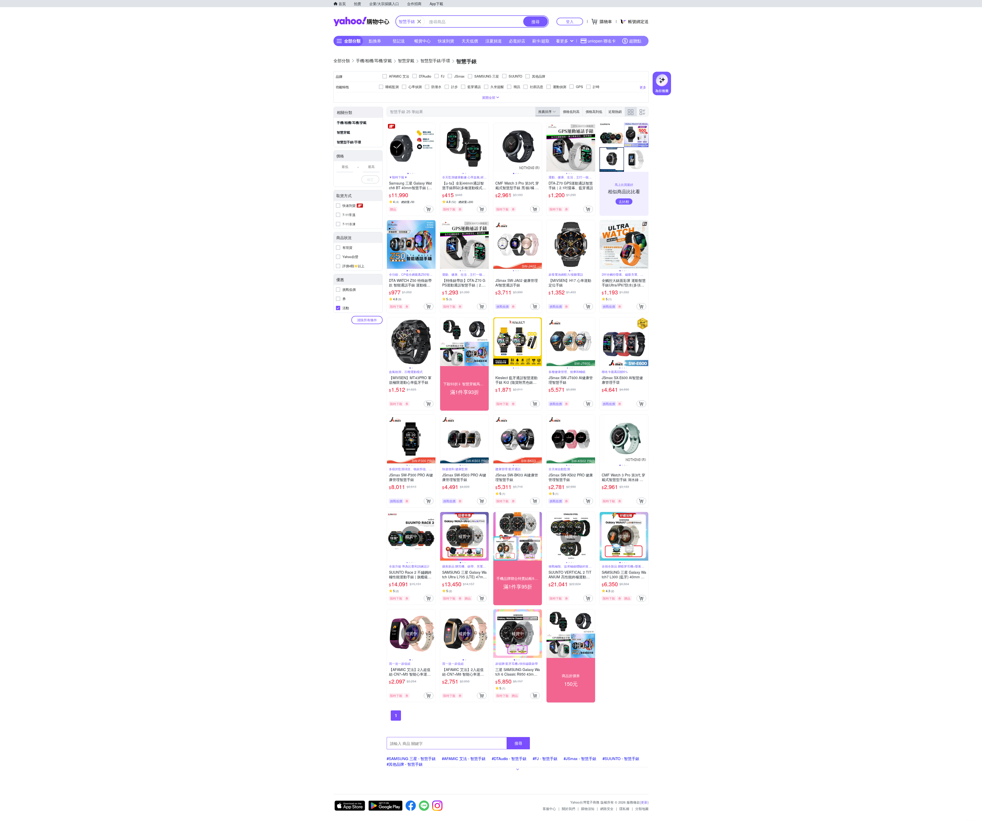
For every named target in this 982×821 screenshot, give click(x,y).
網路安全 (606, 808)
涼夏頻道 (493, 41)
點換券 (375, 41)
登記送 (399, 41)
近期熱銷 (615, 111)
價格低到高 (571, 111)
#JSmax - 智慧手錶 (580, 758)
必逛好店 (517, 41)
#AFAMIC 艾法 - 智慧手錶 (464, 758)
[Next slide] (432, 147)
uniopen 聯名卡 (602, 41)
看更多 (562, 41)
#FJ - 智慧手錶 (545, 758)
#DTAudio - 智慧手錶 (509, 758)
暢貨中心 (422, 41)
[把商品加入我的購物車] (428, 209)
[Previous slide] (390, 147)
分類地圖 (642, 808)
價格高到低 (594, 111)
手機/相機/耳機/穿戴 (351, 122)
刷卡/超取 (541, 41)
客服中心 (549, 808)
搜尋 (518, 743)
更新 (644, 802)
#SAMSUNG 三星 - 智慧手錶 (411, 758)
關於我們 (568, 808)
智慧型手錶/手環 (349, 142)
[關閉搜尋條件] (419, 21)
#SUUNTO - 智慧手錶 (620, 758)
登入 (570, 21)
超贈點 (635, 41)
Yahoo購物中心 (361, 21)
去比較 (624, 201)
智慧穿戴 (343, 132)
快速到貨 (446, 41)
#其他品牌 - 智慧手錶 (405, 764)
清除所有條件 (367, 319)
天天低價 (470, 41)
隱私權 (624, 808)
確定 (370, 179)
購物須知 (587, 808)
